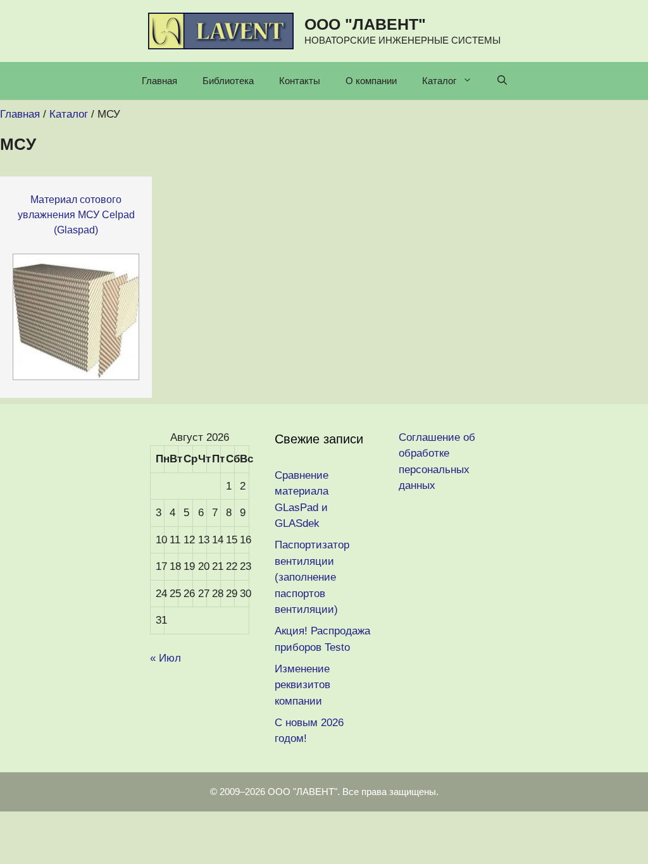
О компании (371, 80)
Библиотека (228, 80)
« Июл (165, 658)
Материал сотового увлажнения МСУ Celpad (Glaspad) (76, 214)
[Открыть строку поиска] (502, 81)
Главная (159, 80)
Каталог (439, 80)
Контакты (299, 80)
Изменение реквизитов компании (302, 685)
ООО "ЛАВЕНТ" (365, 24)
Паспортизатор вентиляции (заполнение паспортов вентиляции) (312, 577)
